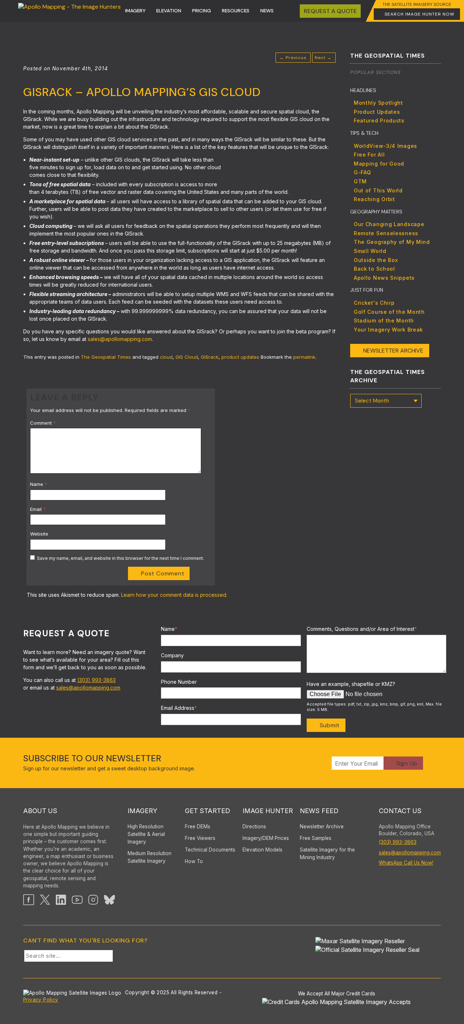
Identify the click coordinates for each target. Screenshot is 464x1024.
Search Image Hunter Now (420, 14)
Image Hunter (268, 811)
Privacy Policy (40, 1000)
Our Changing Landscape (389, 224)
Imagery (135, 11)
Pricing (201, 11)
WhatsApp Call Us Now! (406, 863)
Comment (43, 423)
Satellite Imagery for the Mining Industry (327, 853)
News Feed (319, 811)
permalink (304, 357)
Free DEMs (197, 826)
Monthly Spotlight (378, 103)
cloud (166, 357)
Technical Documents (210, 850)
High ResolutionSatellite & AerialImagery (146, 834)
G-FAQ (362, 172)
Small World (370, 251)
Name (38, 484)
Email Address (179, 708)
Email (38, 509)
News (267, 11)
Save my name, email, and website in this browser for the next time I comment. (120, 558)
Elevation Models (262, 850)
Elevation (168, 11)
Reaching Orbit (374, 199)
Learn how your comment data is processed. (174, 595)
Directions (254, 826)
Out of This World (378, 190)
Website (39, 534)
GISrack (210, 357)
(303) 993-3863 (96, 680)
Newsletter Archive (393, 350)
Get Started (207, 811)
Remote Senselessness (386, 233)
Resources (235, 11)
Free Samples (315, 838)
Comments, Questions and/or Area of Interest (362, 629)
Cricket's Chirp (374, 303)
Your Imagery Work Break (388, 329)
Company (172, 655)
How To (194, 861)
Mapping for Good (379, 164)
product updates (240, 357)
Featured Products (379, 120)
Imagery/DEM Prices (266, 838)
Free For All (369, 154)
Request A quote (330, 11)
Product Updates (377, 112)
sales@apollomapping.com (120, 339)
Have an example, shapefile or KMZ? (351, 684)
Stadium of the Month (384, 320)
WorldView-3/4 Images (385, 146)
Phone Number (179, 682)
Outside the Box (376, 260)
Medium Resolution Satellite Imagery (149, 857)
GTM (360, 181)
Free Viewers (200, 838)
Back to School (374, 269)
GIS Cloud (186, 357)
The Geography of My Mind (392, 242)
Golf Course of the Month (389, 312)
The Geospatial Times (106, 357)
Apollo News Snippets (384, 278)
